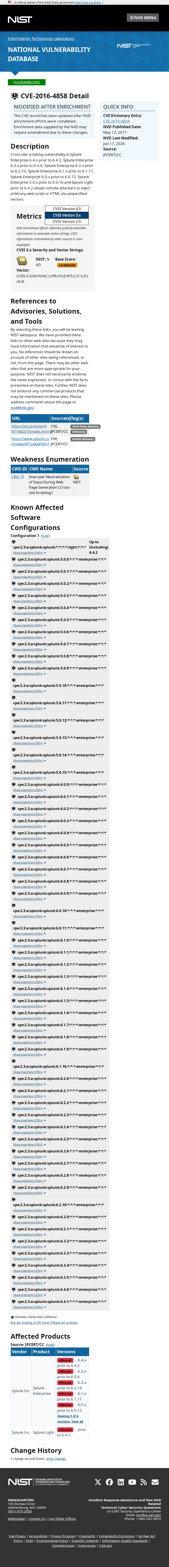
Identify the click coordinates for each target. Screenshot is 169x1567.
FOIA (29, 1541)
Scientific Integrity (85, 1541)
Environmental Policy (52, 1541)
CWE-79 (17, 476)
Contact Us (37, 1518)
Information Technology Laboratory (41, 38)
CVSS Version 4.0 (67, 208)
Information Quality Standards (125, 1541)
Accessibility (38, 1536)
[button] (143, 17)
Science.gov (87, 1545)
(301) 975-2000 (20, 1511)
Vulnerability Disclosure (116, 1536)
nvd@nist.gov (22, 407)
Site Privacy (17, 1536)
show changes (56, 1459)
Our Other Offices (62, 1518)
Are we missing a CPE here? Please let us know (44, 1323)
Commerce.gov (63, 1545)
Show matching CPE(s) (28, 553)
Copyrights (87, 1536)
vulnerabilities (26, 82)
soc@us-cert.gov (148, 1515)
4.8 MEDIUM (67, 265)
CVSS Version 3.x (67, 215)
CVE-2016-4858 (116, 121)
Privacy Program (63, 1536)
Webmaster (16, 1518)
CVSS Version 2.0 (67, 221)
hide (45, 536)
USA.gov (105, 1545)
